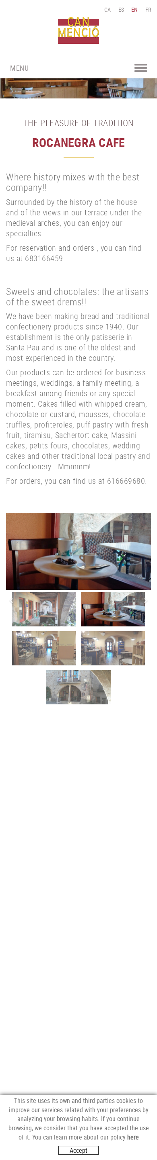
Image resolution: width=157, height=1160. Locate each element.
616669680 (126, 480)
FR (148, 9)
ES (121, 9)
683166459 (44, 258)
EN (134, 9)
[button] (10, 601)
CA (107, 9)
